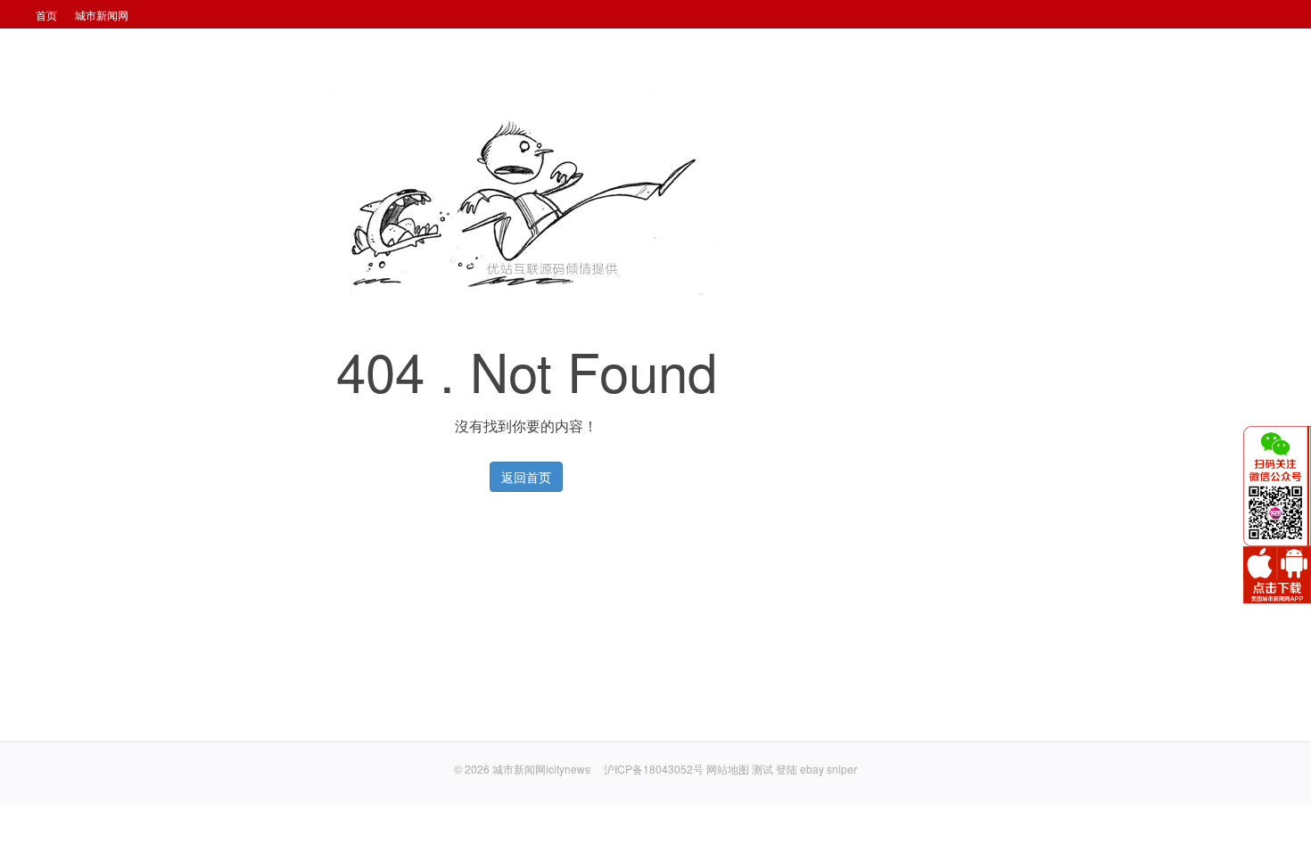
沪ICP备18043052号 (655, 768)
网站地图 (727, 768)
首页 (46, 14)
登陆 (786, 768)
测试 (762, 768)
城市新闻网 (101, 14)
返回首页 (526, 477)
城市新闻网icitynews (541, 768)
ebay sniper (828, 768)
